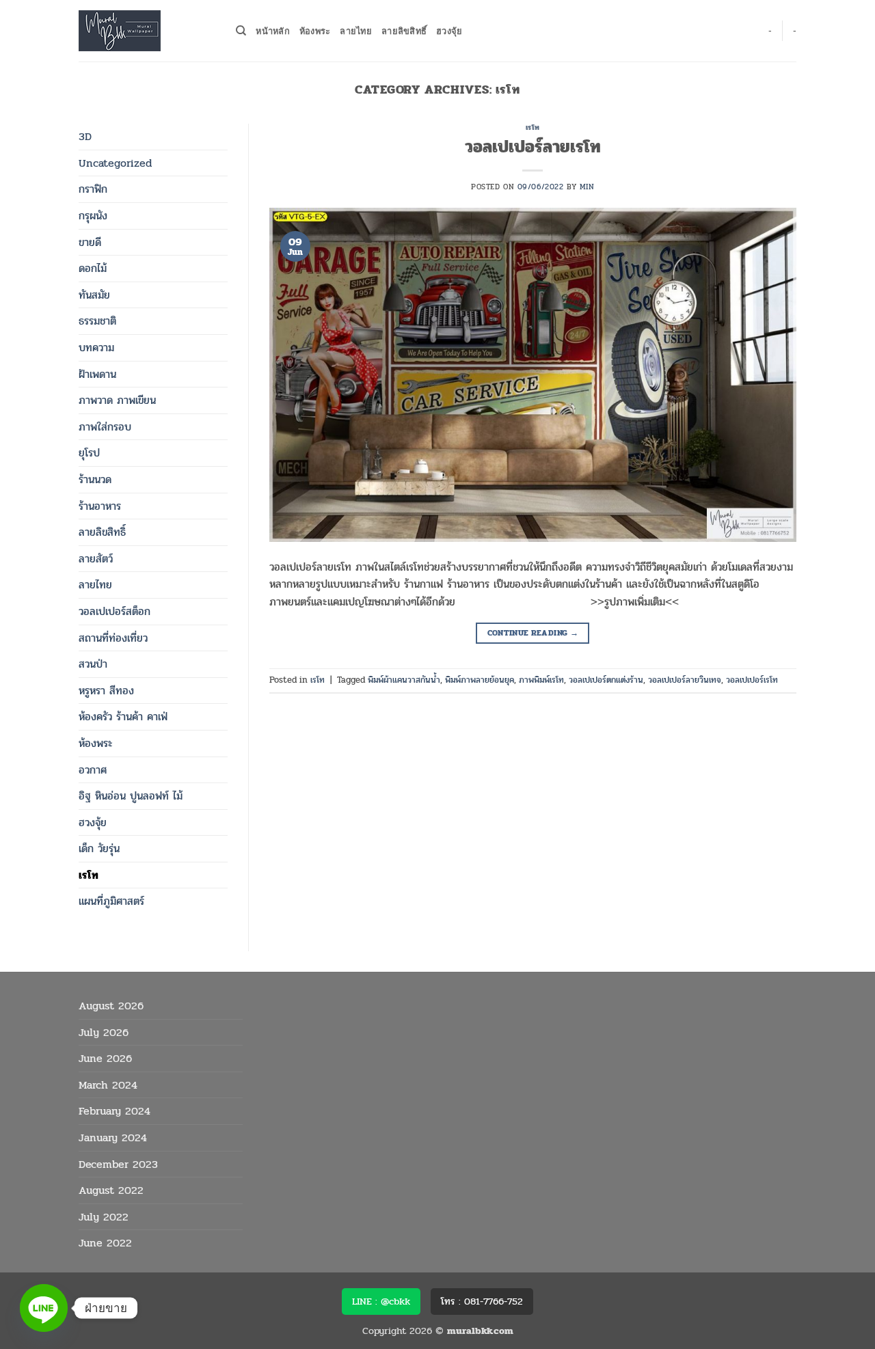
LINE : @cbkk (381, 1301)
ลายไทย (356, 30)
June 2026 (105, 1058)
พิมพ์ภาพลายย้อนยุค (479, 680)
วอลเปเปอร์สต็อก (114, 611)
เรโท (88, 875)
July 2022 (104, 1216)
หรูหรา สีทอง (106, 690)
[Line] (44, 1308)
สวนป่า (93, 663)
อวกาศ (93, 769)
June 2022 (105, 1242)
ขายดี (90, 242)
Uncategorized (115, 163)
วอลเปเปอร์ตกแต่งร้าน (606, 680)
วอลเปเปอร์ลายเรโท (533, 147)
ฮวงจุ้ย (449, 30)
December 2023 (118, 1164)
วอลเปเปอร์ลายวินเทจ (684, 680)
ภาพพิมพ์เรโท (541, 680)
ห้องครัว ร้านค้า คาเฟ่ (123, 716)
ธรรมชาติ (97, 320)
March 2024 (108, 1084)
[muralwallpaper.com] (147, 30)
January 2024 (113, 1137)
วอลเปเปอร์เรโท (752, 680)
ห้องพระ (315, 30)
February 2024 (114, 1110)
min (587, 187)
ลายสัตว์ (96, 558)
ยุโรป (89, 452)
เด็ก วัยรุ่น (99, 848)
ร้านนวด (95, 479)
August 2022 (111, 1190)
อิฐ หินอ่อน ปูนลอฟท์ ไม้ (131, 795)
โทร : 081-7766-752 (482, 1301)
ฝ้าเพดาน (97, 374)
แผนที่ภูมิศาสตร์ (111, 901)
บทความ (96, 347)
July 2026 (104, 1032)
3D (85, 136)
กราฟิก (93, 188)
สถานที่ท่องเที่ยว (113, 637)
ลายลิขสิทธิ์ (404, 30)
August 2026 (111, 1005)
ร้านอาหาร (100, 506)
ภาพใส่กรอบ (105, 426)
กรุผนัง (93, 215)
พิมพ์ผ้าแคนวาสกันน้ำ (404, 680)
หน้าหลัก (273, 30)
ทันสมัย (94, 294)
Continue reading (533, 633)
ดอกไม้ (93, 268)
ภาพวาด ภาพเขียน (117, 400)
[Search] (241, 31)
